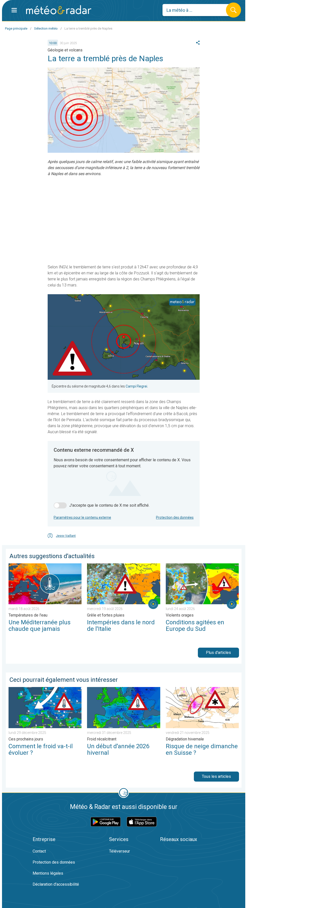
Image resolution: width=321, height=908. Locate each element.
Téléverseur (119, 851)
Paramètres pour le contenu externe (82, 517)
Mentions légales (48, 873)
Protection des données (175, 517)
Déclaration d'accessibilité (56, 884)
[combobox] (198, 10)
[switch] (60, 505)
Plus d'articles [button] (218, 652)
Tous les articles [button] (216, 776)
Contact (39, 851)
